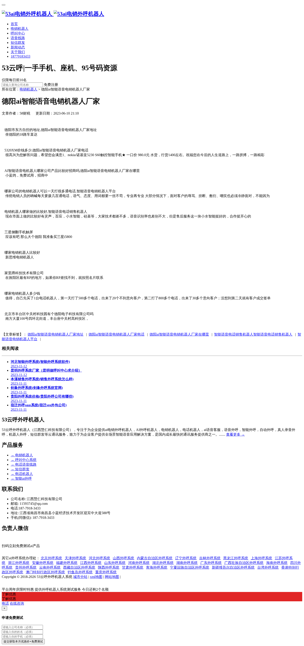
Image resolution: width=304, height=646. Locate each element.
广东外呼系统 (211, 563)
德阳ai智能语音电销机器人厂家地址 (55, 334)
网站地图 (112, 577)
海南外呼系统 (277, 563)
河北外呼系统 (99, 558)
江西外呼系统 (90, 563)
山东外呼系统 (115, 563)
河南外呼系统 (139, 563)
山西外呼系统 (123, 558)
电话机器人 (22, 474)
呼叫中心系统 (23, 460)
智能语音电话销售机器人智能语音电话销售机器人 (253, 334)
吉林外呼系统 (210, 558)
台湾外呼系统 (268, 567)
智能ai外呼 (21, 478)
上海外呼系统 (261, 558)
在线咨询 (17, 603)
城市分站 (80, 577)
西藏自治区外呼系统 (79, 567)
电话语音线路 (23, 464)
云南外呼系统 (50, 567)
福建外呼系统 (66, 563)
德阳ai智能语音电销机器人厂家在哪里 (179, 334)
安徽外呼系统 (42, 563)
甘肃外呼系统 (132, 567)
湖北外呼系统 (163, 563)
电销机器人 (22, 455)
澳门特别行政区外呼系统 (45, 572)
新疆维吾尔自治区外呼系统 (233, 567)
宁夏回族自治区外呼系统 (189, 567)
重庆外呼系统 (106, 572)
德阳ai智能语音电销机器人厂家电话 (116, 334)
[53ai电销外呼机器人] (53, 14)
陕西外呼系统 (108, 567)
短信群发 (20, 469)
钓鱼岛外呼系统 (80, 572)
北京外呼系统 (51, 558)
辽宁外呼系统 (186, 558)
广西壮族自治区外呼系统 (243, 563)
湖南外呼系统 (187, 563)
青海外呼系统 (156, 567)
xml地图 (96, 577)
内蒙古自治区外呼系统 (154, 558)
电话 (5, 603)
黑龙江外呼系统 (235, 558)
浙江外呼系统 (18, 563)
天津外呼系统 (75, 558)
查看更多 (235, 434)
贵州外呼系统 (25, 567)
